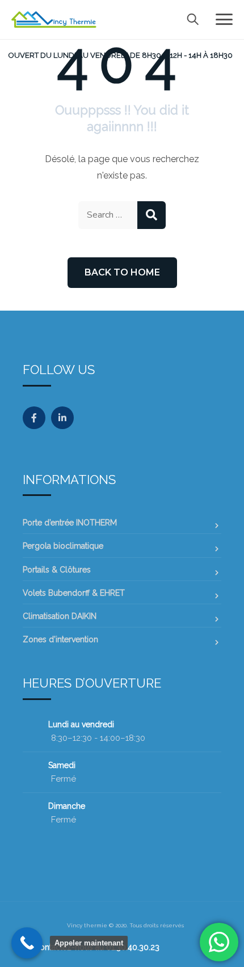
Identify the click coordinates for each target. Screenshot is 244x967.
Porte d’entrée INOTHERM (70, 522)
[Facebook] (34, 417)
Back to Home (122, 272)
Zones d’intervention (60, 639)
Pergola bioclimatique (63, 545)
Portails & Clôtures (57, 569)
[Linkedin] (62, 417)
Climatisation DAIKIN (59, 616)
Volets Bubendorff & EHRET (74, 592)
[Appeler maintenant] (27, 942)
